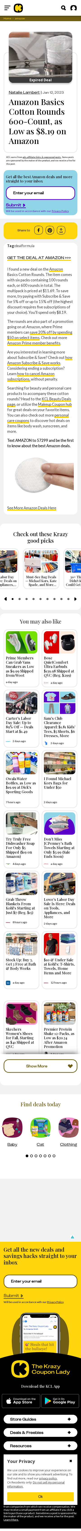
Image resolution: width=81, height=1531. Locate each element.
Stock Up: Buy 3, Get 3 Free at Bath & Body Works (21, 964)
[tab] (13, 599)
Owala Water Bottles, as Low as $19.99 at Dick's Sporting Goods (21, 785)
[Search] (63, 8)
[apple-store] (21, 1401)
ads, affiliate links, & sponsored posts (42, 157)
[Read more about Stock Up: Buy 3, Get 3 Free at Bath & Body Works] (21, 944)
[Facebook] (38, 230)
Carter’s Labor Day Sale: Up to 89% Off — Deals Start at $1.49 (19, 725)
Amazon (56, 269)
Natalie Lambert (24, 92)
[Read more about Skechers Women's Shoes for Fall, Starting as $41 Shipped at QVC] (21, 1013)
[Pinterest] (49, 230)
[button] (72, 1237)
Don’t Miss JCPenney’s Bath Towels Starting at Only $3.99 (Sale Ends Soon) (59, 847)
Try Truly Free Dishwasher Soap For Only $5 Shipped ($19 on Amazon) (20, 847)
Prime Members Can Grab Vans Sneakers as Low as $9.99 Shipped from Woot (20, 666)
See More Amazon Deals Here (31, 508)
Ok (40, 1497)
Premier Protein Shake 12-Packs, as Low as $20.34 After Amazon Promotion (59, 1038)
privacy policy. (48, 1478)
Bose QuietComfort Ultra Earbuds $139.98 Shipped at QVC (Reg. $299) (59, 666)
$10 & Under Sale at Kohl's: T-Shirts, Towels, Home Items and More (59, 966)
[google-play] (60, 1401)
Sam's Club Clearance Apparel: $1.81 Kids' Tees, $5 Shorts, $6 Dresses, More (59, 727)
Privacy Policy (60, 211)
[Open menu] (7, 7)
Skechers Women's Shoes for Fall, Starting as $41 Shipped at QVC (20, 1038)
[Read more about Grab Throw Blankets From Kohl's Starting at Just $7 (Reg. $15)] (21, 884)
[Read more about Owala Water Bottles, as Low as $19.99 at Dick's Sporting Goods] (21, 763)
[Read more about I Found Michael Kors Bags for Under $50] (59, 763)
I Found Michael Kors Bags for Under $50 (57, 783)
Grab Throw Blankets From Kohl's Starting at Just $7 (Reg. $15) (20, 906)
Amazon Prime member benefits (33, 343)
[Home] (18, 8)
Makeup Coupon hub (55, 404)
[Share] (61, 230)
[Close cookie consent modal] (71, 1461)
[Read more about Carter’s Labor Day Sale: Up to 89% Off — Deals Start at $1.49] (21, 703)
